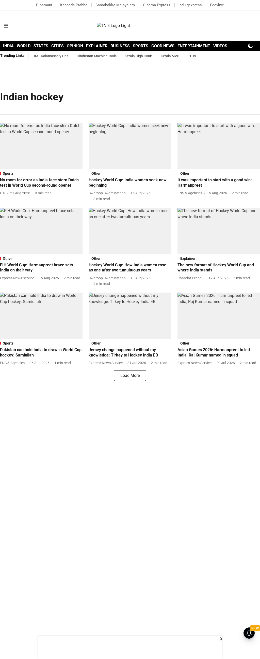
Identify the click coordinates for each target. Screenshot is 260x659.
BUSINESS (120, 46)
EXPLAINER (96, 46)
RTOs (191, 56)
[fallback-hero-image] (41, 146)
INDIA (8, 46)
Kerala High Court (139, 56)
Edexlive (217, 5)
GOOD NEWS (162, 46)
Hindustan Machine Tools (97, 56)
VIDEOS (220, 46)
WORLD (23, 46)
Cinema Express (156, 5)
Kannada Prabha (73, 5)
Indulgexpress (190, 5)
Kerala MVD (170, 56)
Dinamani (44, 5)
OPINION (75, 46)
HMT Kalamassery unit (50, 56)
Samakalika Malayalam (115, 5)
